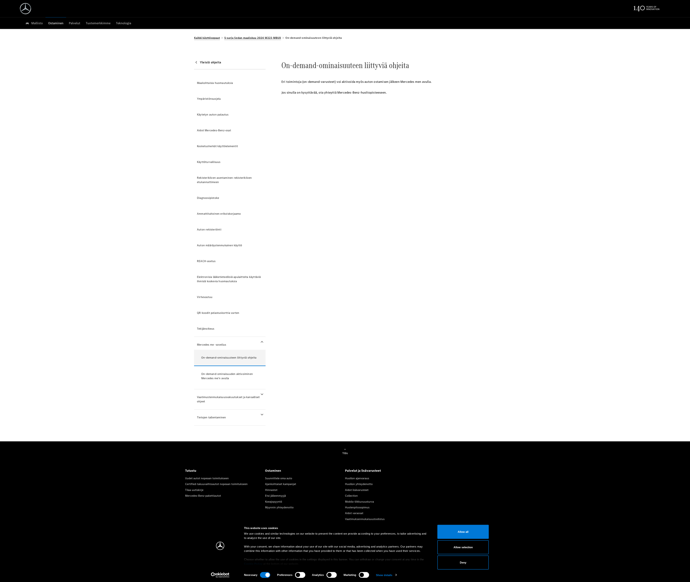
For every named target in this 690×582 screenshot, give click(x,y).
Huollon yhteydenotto (359, 484)
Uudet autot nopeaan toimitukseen (207, 478)
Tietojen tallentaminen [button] (211, 417)
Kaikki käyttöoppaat (207, 38)
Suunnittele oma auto (278, 478)
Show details (384, 574)
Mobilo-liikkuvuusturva (359, 502)
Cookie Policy (253, 563)
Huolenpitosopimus (357, 507)
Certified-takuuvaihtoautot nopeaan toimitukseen (216, 484)
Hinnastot (271, 490)
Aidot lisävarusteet (357, 490)
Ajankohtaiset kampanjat (280, 484)
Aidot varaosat (354, 513)
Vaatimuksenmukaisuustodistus (365, 519)
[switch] (300, 575)
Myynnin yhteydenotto (279, 507)
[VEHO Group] (25, 8)
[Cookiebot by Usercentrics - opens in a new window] (220, 575)
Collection (351, 496)
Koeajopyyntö (273, 502)
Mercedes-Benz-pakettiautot (203, 496)
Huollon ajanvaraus (357, 478)
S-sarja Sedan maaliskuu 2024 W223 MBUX (252, 38)
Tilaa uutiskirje (194, 490)
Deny (463, 562)
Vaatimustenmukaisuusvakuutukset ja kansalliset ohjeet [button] (228, 399)
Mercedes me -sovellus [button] (211, 345)
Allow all (463, 531)
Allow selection (463, 547)
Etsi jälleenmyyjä (275, 496)
